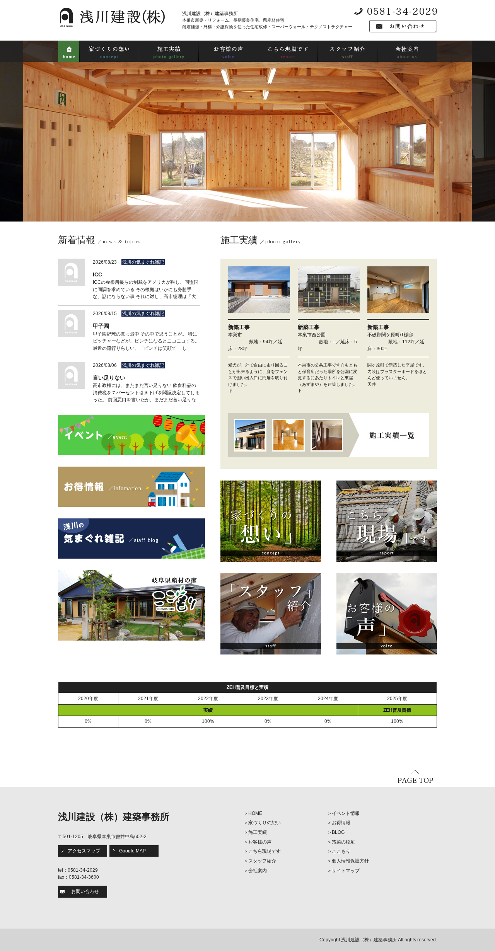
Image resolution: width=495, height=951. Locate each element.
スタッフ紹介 (262, 861)
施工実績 (257, 832)
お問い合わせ (85, 891)
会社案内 (257, 870)
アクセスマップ (84, 851)
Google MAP (132, 851)
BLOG (338, 832)
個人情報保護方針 (350, 861)
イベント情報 (346, 813)
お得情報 (341, 822)
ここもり (341, 851)
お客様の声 (259, 842)
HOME (255, 813)
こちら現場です (264, 851)
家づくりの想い (264, 822)
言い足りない (109, 378)
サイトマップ (346, 870)
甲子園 (101, 326)
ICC (97, 274)
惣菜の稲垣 (343, 842)
